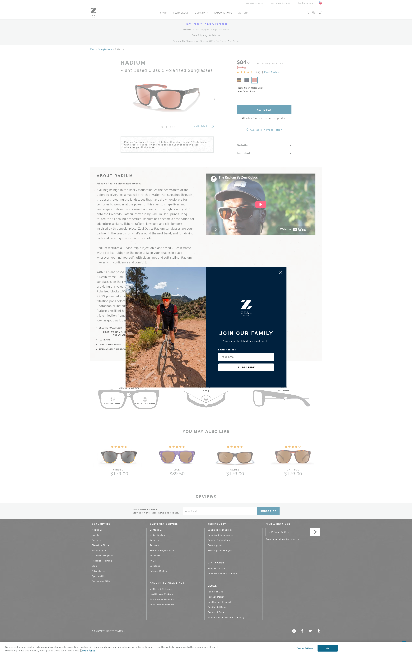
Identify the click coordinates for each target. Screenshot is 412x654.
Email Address (227, 349)
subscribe (246, 367)
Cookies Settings (305, 648)
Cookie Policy (88, 650)
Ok (327, 648)
